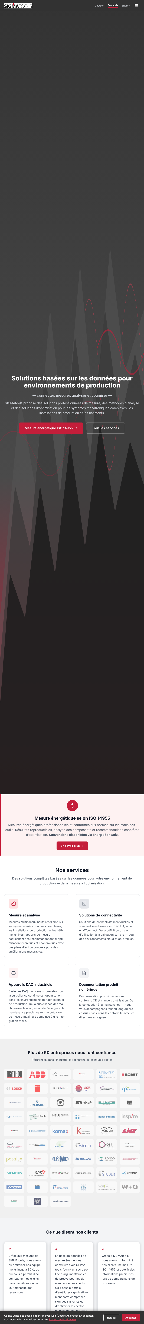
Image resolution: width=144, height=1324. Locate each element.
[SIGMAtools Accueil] (18, 5)
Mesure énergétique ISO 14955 (49, 428)
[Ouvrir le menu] (136, 5)
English (126, 5)
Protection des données (62, 1319)
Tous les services (105, 428)
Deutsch (99, 5)
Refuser (111, 1317)
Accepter (130, 1317)
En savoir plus (70, 845)
